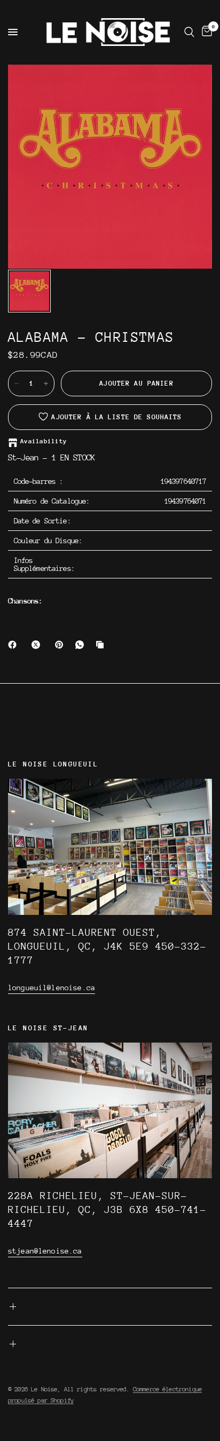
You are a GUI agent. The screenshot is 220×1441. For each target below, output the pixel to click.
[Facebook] (14, 644)
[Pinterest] (61, 644)
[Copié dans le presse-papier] (102, 644)
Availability (43, 441)
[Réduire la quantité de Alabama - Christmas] (17, 383)
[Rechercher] (189, 32)
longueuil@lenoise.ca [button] (51, 987)
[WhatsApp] (81, 644)
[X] (38, 644)
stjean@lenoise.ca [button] (45, 1251)
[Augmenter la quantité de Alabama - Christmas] (46, 383)
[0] (205, 32)
